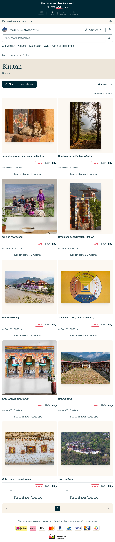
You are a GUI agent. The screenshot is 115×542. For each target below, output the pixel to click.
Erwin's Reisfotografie (24, 30)
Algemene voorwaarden (29, 521)
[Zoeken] (109, 38)
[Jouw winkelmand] (110, 30)
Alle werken (8, 45)
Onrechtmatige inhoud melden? (68, 521)
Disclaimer (47, 521)
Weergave (103, 84)
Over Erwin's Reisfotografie (59, 45)
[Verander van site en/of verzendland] (111, 21)
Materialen (35, 45)
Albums (22, 45)
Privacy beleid (91, 521)
